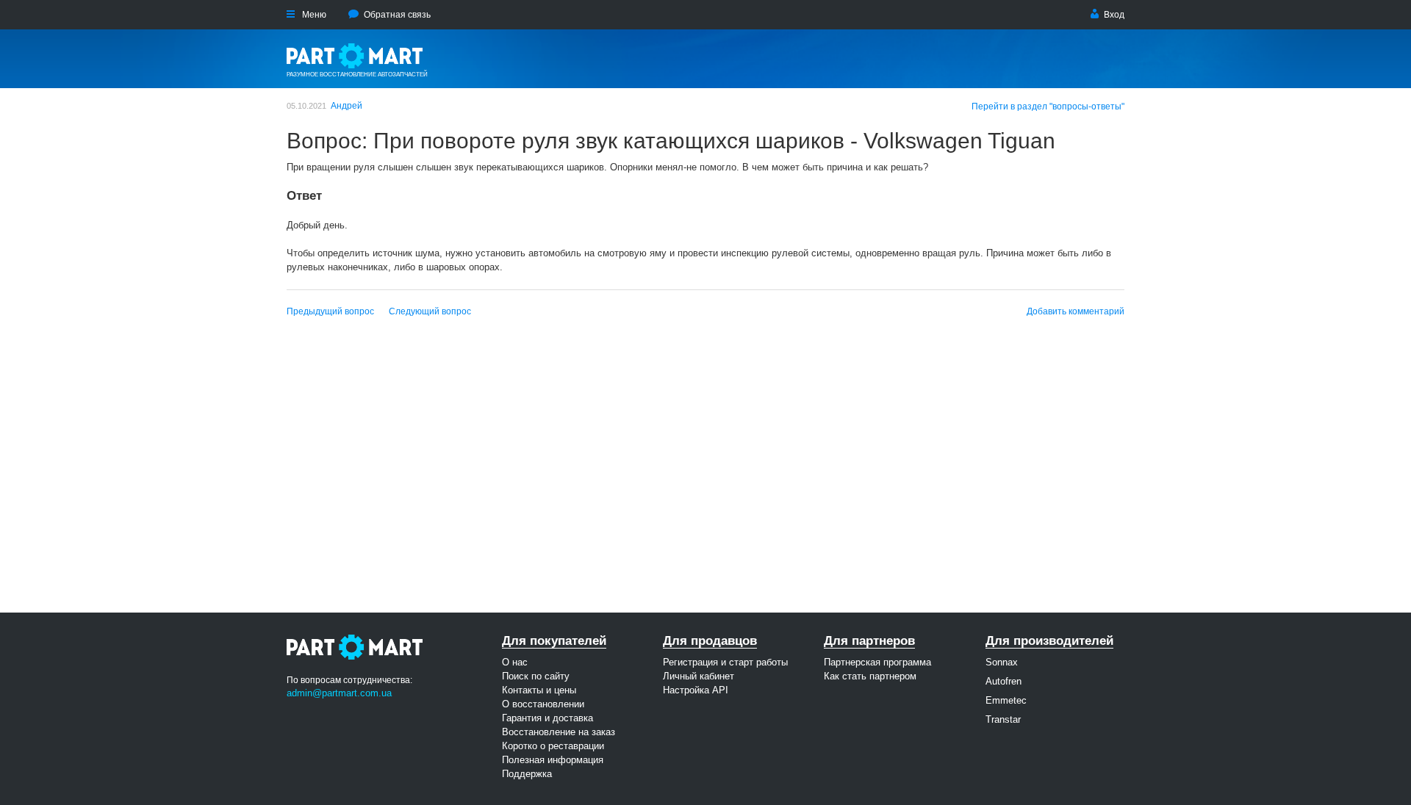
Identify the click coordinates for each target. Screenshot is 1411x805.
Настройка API (695, 690)
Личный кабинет (698, 676)
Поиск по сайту (536, 676)
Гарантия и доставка (547, 717)
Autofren (1003, 681)
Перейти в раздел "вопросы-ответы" (1048, 106)
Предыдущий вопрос (330, 311)
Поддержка (527, 773)
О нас (515, 662)
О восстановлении (543, 704)
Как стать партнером (870, 676)
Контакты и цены (539, 690)
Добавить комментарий (1075, 311)
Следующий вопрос (430, 311)
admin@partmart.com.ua (339, 692)
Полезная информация (552, 759)
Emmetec (1006, 700)
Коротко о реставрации (553, 745)
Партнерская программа (877, 662)
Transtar (1003, 719)
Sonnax (1001, 662)
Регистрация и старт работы (725, 662)
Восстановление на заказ (558, 731)
